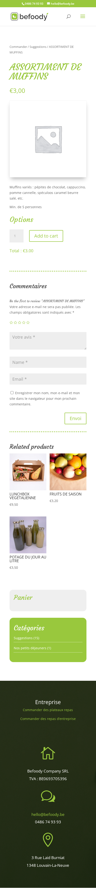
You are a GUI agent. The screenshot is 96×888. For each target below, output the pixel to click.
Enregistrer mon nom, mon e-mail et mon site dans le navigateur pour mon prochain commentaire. (45, 398)
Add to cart (46, 236)
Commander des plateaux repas (48, 710)
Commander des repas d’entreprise (48, 718)
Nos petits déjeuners (30, 648)
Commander (18, 47)
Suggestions (38, 47)
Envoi (75, 418)
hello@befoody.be (48, 814)
